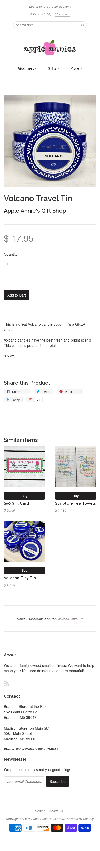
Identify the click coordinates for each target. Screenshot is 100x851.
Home (21, 618)
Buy (24, 495)
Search (40, 811)
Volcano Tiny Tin (20, 578)
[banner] (50, 47)
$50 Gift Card (16, 503)
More (75, 68)
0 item (41, 14)
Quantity (10, 254)
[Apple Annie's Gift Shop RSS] (6, 683)
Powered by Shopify (79, 818)
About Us (56, 811)
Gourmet (26, 68)
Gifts (52, 68)
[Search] (82, 24)
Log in (33, 6)
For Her (50, 618)
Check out (62, 14)
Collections (35, 618)
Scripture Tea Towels (75, 503)
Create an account (57, 6)
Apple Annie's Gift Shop (35, 210)
